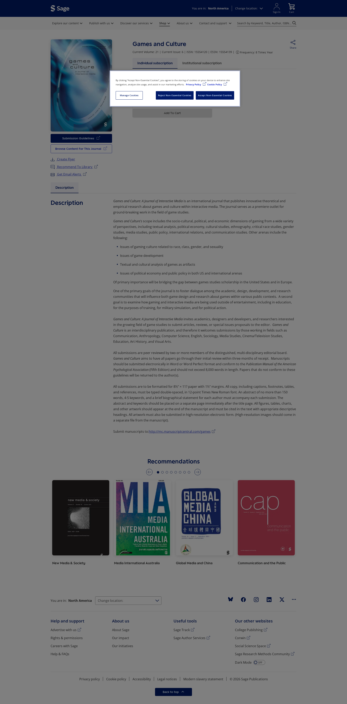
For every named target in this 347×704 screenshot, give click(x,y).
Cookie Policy (214, 84)
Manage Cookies (129, 95)
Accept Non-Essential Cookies (215, 95)
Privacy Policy (194, 84)
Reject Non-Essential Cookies (174, 95)
